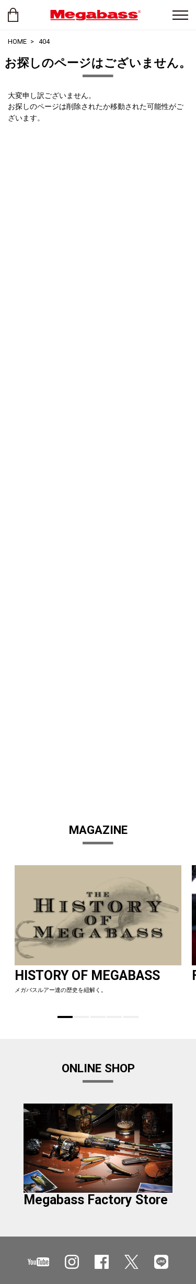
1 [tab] (65, 1017)
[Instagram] (72, 1262)
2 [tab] (81, 1017)
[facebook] (102, 1262)
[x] (131, 1262)
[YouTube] (39, 1261)
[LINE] (161, 1262)
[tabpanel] (98, 934)
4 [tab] (114, 1017)
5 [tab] (131, 1017)
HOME (17, 41)
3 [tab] (98, 1017)
